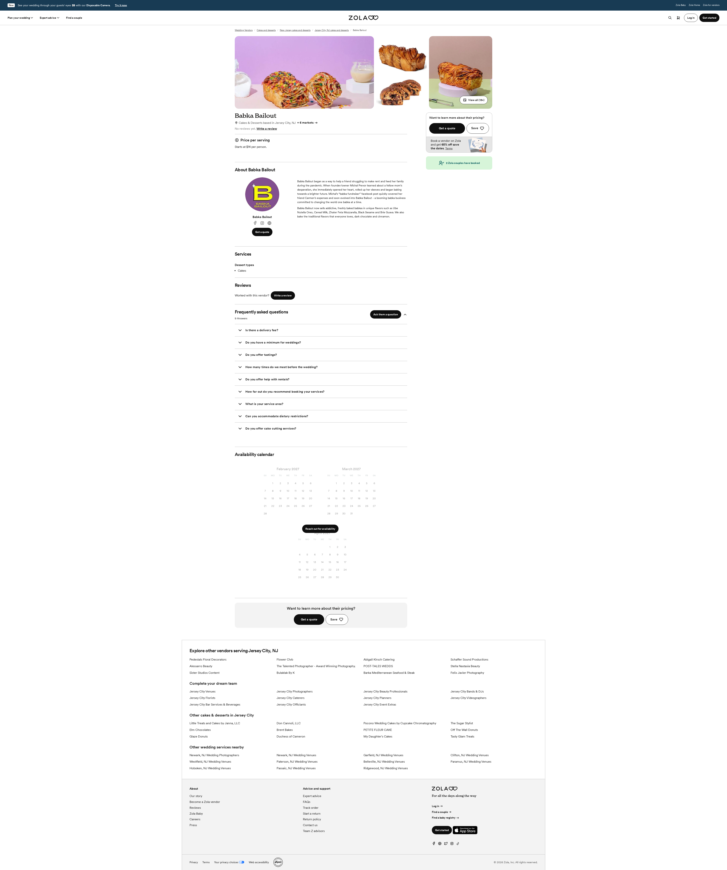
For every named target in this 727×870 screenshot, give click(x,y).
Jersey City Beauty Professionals (385, 691)
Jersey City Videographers (468, 698)
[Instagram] (262, 223)
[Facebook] (255, 223)
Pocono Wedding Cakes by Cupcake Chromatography (400, 723)
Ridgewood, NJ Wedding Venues (386, 768)
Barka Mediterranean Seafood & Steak (389, 673)
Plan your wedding (19, 17)
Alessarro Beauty (201, 666)
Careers (195, 819)
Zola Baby (681, 5)
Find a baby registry (444, 817)
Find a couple (74, 17)
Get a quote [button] (262, 231)
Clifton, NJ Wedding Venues (470, 755)
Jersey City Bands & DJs (467, 691)
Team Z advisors (314, 831)
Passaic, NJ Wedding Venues (296, 768)
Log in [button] (691, 17)
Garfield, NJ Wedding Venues (383, 755)
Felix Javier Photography (467, 673)
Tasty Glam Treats (462, 736)
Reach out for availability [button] (320, 528)
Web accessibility (259, 862)
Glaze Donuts (199, 736)
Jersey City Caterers (290, 698)
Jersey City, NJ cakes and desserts (332, 30)
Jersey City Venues (202, 691)
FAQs (306, 802)
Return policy (312, 819)
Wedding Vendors (244, 30)
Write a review (267, 128)
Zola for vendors (711, 5)
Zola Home (694, 5)
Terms (448, 148)
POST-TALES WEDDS (378, 666)
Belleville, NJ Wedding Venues (384, 761)
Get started (442, 830)
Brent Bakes (285, 730)
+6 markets (305, 122)
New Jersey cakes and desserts (295, 30)
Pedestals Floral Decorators (208, 659)
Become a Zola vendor (205, 802)
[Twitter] (446, 844)
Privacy (194, 862)
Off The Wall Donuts (464, 730)
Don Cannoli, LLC (289, 723)
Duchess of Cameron (291, 736)
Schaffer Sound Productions (469, 659)
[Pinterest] (440, 844)
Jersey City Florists (202, 698)
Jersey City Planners (377, 698)
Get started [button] (709, 17)
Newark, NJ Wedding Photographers (214, 755)
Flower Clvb (285, 659)
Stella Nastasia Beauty (465, 666)
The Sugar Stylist (462, 723)
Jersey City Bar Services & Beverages (215, 704)
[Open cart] (678, 18)
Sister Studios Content (204, 673)
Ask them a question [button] (385, 314)
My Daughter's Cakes (378, 736)
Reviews (195, 808)
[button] (474, 100)
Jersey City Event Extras (380, 704)
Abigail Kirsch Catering (379, 659)
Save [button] (333, 619)
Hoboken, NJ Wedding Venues (210, 768)
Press (193, 825)
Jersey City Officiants (291, 704)
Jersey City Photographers (295, 691)
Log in (435, 806)
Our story (196, 796)
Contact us (310, 825)
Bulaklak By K (286, 673)
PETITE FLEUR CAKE (378, 730)
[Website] (269, 223)
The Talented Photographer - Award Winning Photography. (316, 666)
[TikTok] (458, 844)
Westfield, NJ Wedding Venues (210, 761)
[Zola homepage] (363, 18)
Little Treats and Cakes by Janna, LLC (215, 723)
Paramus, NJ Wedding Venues (471, 761)
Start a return (312, 813)
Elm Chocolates (200, 730)
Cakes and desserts (266, 30)
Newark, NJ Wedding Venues (296, 755)
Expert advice (48, 17)
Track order (310, 808)
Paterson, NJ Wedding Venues (297, 761)
